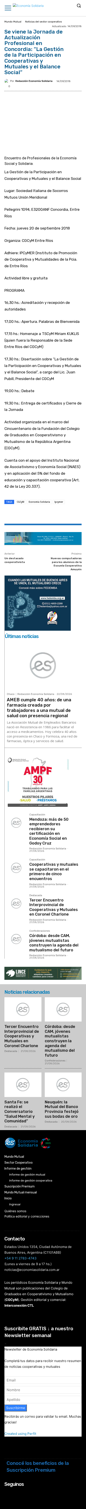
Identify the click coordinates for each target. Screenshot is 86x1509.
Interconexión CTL (19, 1305)
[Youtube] (31, 1493)
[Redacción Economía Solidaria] (7, 81)
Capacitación (37, 814)
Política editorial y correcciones (26, 1216)
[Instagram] (13, 1493)
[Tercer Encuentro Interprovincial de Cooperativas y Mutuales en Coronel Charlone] (16, 903)
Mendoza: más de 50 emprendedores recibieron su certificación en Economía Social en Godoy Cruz (49, 831)
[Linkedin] (53, 514)
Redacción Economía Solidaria (33, 81)
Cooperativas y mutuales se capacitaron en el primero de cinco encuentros (53, 871)
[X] (32, 514)
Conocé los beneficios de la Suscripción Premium (38, 1466)
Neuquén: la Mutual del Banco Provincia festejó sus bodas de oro (62, 1109)
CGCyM (20, 501)
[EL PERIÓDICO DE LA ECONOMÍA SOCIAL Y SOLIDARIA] (28, 8)
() (11, 1300)
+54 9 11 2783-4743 (20, 1258)
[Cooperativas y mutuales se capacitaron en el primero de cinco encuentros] (16, 867)
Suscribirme (15, 1408)
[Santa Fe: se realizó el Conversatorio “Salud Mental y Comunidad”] (22, 1084)
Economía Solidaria (39, 501)
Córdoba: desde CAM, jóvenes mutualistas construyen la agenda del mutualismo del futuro (54, 942)
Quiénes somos (15, 1211)
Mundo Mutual (12, 22)
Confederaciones (39, 931)
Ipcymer (58, 501)
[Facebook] (22, 514)
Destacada (35, 895)
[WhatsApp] (43, 514)
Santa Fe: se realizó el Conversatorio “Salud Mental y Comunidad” (19, 1111)
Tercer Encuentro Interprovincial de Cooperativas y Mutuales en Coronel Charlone (53, 907)
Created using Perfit (20, 1434)
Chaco (11, 694)
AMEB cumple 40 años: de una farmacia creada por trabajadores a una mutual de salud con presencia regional (39, 707)
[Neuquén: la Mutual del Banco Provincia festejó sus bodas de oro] (63, 1084)
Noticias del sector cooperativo (43, 22)
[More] (63, 514)
